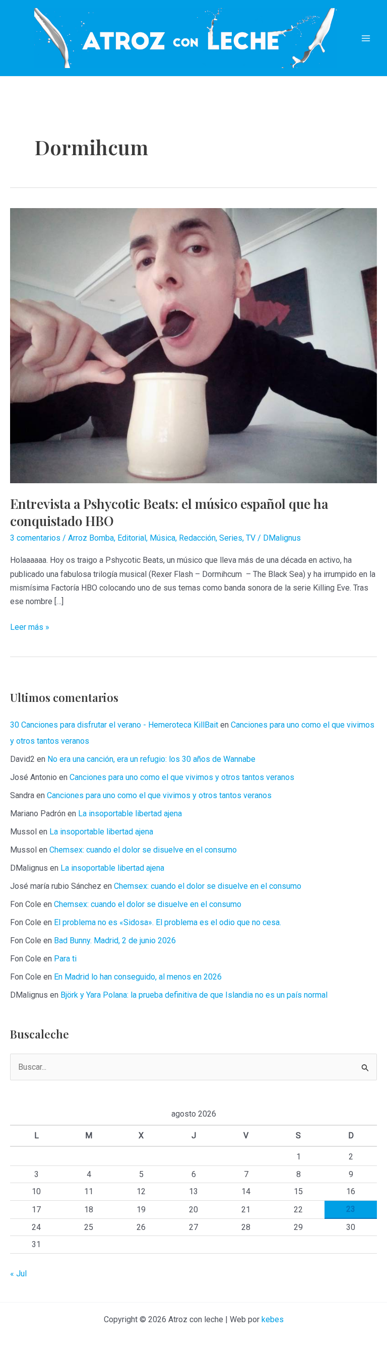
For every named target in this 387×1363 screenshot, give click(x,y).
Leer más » (29, 628)
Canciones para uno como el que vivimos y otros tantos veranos (182, 777)
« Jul (18, 1273)
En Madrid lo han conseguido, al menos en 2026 (138, 977)
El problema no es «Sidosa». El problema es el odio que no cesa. (167, 922)
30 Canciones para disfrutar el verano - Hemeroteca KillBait (114, 725)
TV (250, 538)
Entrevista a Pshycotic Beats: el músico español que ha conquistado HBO (169, 512)
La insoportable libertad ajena (130, 813)
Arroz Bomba (91, 538)
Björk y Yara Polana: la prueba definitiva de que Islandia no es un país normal (194, 995)
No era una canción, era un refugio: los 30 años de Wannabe (151, 759)
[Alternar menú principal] (366, 38)
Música (162, 538)
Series (230, 538)
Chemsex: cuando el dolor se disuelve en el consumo (143, 850)
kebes (273, 1319)
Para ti (65, 958)
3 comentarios (35, 538)
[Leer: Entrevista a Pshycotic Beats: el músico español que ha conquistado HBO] (193, 345)
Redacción (197, 538)
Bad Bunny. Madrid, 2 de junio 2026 (115, 940)
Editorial (131, 538)
